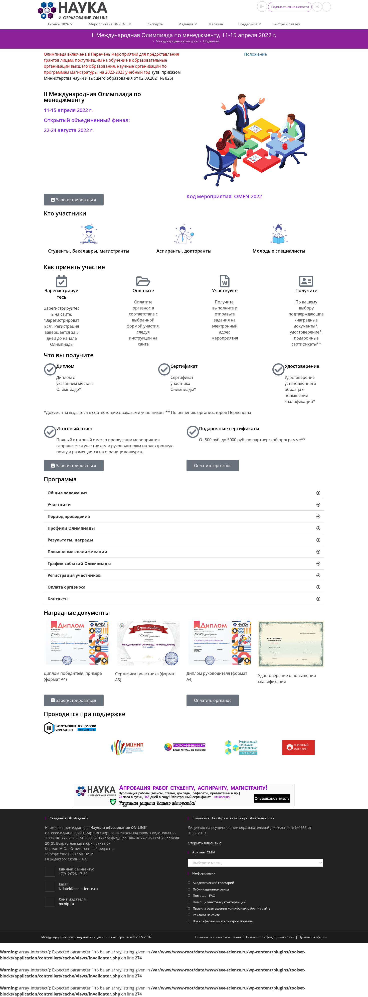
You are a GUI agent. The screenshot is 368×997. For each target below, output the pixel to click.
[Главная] (149, 41)
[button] (290, 7)
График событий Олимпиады (79, 563)
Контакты (58, 599)
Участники (59, 504)
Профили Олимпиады (71, 528)
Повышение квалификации (77, 552)
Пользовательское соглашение (218, 937)
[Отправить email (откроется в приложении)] (326, 7)
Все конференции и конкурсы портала (223, 921)
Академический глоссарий (213, 882)
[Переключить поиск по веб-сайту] (312, 24)
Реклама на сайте (206, 915)
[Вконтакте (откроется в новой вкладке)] (317, 7)
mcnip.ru (66, 903)
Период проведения (69, 516)
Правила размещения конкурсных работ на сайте (231, 908)
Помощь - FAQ (204, 895)
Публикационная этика (211, 889)
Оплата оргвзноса (67, 587)
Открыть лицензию (205, 843)
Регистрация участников (74, 575)
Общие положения (67, 493)
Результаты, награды (70, 540)
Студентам (211, 41)
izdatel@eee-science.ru (78, 888)
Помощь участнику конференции (219, 902)
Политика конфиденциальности (270, 937)
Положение (255, 54)
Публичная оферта (313, 937)
